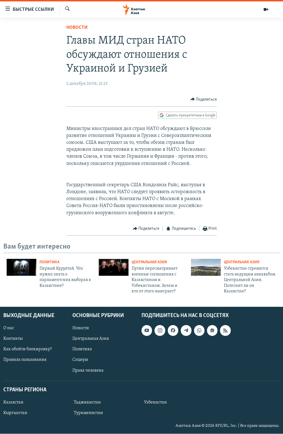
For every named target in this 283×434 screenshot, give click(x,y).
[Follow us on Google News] (212, 330)
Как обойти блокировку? (27, 349)
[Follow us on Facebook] (173, 330)
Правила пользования (24, 360)
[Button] (203, 99)
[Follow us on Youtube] (147, 330)
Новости (77, 27)
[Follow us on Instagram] (159, 330)
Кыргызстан (15, 413)
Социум (80, 360)
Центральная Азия (149, 262)
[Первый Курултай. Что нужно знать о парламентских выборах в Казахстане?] (21, 267)
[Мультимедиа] (266, 9)
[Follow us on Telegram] (186, 330)
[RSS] (225, 330)
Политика (49, 262)
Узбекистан (155, 402)
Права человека (88, 370)
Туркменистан (88, 413)
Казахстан (13, 402)
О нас (8, 328)
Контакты (13, 339)
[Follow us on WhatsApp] (199, 330)
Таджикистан (87, 402)
